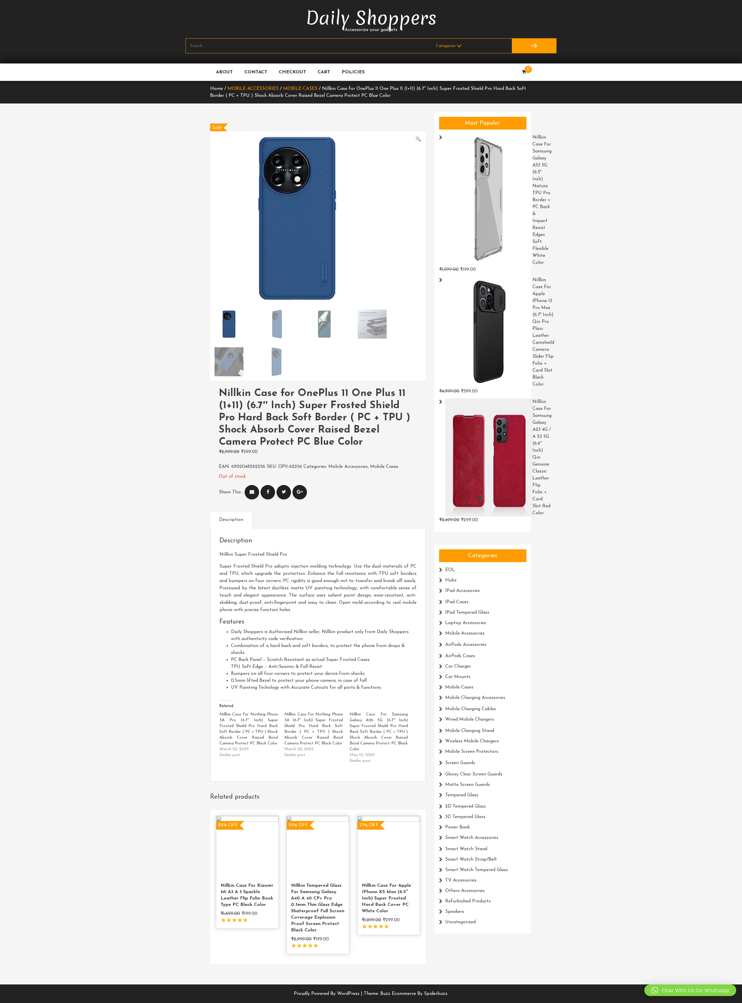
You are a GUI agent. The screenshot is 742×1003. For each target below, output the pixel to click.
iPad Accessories (462, 590)
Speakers (454, 911)
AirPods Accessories (465, 644)
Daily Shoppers (371, 18)
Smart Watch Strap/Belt (471, 859)
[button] (418, 139)
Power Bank (457, 827)
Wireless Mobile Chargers (472, 741)
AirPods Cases (460, 656)
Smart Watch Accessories (471, 837)
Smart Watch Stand (466, 849)
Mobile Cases (300, 88)
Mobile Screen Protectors (471, 751)
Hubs (451, 580)
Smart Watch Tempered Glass (476, 870)
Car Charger (458, 666)
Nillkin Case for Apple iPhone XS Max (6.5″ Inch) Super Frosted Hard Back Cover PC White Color (386, 898)
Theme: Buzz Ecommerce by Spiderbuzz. (406, 993)
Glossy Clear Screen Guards (473, 774)
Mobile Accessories (253, 88)
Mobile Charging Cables (470, 709)
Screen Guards (460, 763)
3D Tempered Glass (465, 817)
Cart (324, 72)
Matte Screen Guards (467, 784)
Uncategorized (460, 922)
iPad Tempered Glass (467, 612)
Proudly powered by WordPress (327, 993)
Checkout (292, 72)
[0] (524, 72)
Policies (353, 72)
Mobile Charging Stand (469, 730)
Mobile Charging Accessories (475, 697)
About (224, 72)
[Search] (534, 46)
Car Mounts (457, 677)
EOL (450, 570)
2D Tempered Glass (465, 806)
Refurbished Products (468, 901)
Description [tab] (231, 519)
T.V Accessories (461, 880)
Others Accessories (465, 890)
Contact (255, 72)
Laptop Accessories (465, 623)
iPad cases (456, 602)
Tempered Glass (461, 795)
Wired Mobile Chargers (469, 719)
